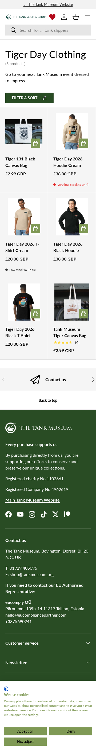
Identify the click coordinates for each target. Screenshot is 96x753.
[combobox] (48, 30)
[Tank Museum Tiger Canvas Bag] (71, 302)
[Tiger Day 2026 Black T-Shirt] (23, 302)
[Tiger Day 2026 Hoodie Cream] (71, 131)
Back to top (48, 400)
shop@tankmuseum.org (32, 574)
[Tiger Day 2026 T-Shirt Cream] (23, 216)
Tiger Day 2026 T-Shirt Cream (22, 247)
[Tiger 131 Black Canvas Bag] (23, 131)
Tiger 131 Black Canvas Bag (20, 162)
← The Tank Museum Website (48, 4)
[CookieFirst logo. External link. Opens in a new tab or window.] (6, 689)
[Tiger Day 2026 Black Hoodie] (71, 216)
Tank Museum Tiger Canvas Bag (69, 332)
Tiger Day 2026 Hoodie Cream (67, 162)
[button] (76, 17)
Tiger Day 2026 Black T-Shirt (19, 332)
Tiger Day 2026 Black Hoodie (67, 247)
